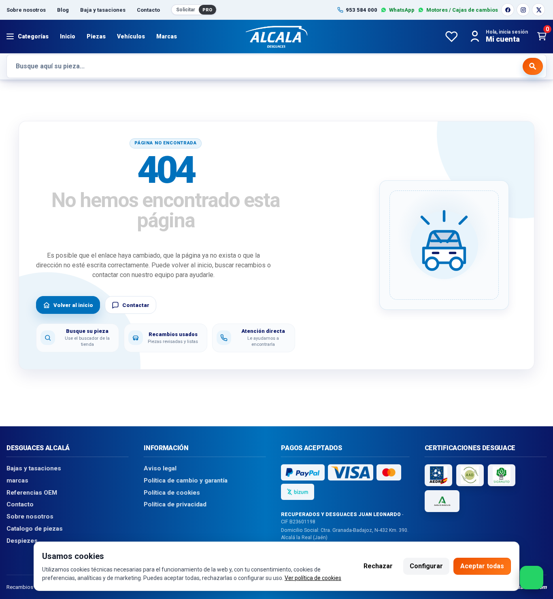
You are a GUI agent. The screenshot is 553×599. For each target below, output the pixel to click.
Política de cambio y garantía (186, 480)
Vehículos (131, 36)
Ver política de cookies (313, 578)
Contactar (135, 305)
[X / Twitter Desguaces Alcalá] (538, 9)
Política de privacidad (175, 504)
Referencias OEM (31, 492)
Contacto (148, 10)
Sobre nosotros (26, 10)
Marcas (166, 36)
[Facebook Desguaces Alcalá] (507, 9)
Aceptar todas (482, 566)
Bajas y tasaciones (33, 468)
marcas (17, 480)
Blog (63, 10)
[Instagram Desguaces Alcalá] (523, 9)
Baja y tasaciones (102, 10)
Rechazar (378, 566)
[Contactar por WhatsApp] (531, 577)
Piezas (96, 36)
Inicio (67, 36)
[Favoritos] (451, 36)
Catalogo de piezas (34, 528)
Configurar (426, 566)
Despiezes (22, 540)
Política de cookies (172, 492)
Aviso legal (160, 468)
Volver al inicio (73, 305)
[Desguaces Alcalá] (276, 36)
